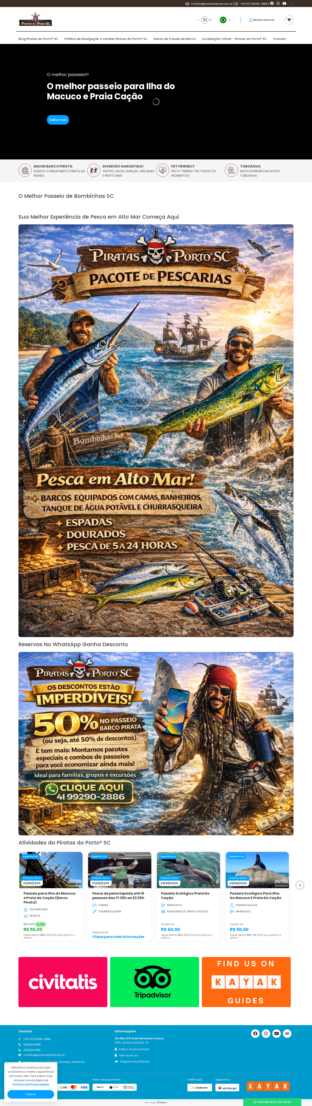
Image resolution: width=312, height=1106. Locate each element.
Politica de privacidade (133, 1049)
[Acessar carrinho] (289, 19)
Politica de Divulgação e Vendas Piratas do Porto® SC (106, 39)
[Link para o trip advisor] (291, 3)
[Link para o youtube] (284, 3)
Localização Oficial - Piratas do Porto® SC (234, 39)
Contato (279, 39)
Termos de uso (128, 1055)
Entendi (31, 1094)
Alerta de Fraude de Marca (174, 39)
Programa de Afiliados (135, 1061)
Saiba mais (58, 119)
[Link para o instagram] (278, 3)
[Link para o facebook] (272, 3)
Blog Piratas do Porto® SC (38, 39)
